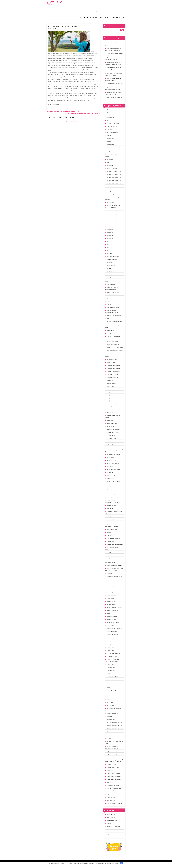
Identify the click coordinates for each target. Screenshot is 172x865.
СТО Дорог (109, 688)
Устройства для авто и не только (87, 17)
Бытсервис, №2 (110, 330)
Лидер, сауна (110, 508)
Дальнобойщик (110, 386)
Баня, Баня (109, 318)
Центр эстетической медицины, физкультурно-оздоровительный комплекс (113, 790)
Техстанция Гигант (111, 719)
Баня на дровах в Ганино (113, 307)
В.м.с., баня (109, 333)
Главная (59, 11)
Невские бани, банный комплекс (115, 544)
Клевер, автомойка (111, 460)
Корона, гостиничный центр (113, 486)
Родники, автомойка (112, 616)
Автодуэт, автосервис (112, 168)
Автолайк (109, 192)
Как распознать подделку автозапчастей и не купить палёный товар (113, 43)
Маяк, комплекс (110, 522)
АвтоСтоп (109, 253)
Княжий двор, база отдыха (113, 469)
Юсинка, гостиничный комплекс (114, 803)
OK (121, 863)
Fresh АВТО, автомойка (112, 132)
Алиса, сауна (110, 274)
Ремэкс (108, 613)
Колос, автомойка (111, 475)
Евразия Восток (111, 406)
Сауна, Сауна (110, 638)
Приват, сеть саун (111, 598)
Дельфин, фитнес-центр (113, 400)
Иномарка (109, 441)
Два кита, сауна (110, 389)
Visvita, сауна (110, 159)
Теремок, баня (110, 705)
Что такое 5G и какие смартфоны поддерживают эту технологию (82, 113)
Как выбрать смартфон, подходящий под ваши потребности (63, 111)
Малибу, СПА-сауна (112, 516)
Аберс (108, 162)
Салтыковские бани (112, 631)
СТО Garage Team (111, 682)
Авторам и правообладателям (114, 226)
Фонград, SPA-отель (112, 764)
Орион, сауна (110, 573)
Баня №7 (109, 304)
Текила (108, 696)
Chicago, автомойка (112, 126)
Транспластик (110, 731)
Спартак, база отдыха (112, 676)
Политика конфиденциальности (114, 589)
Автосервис (110, 232)
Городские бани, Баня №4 (113, 365)
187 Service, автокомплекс (113, 109)
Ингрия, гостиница (111, 438)
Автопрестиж (110, 223)
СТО (108, 679)
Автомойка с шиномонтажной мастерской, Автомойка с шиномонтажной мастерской (113, 207)
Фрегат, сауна (110, 770)
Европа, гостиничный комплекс (114, 409)
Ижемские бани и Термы (113, 432)
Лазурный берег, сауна (112, 497)
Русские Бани (110, 625)
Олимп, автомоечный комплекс (114, 565)
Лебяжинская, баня (111, 505)
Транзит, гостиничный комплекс (114, 725)
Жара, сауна (110, 412)
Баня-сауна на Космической (114, 315)
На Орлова (109, 535)
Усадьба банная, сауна (112, 751)
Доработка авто (100, 11)
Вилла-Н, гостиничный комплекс (115, 347)
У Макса (109, 738)
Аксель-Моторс (110, 271)
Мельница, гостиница (112, 529)
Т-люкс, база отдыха (112, 693)
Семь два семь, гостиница (113, 653)
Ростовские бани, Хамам (113, 622)
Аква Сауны (110, 262)
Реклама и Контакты (112, 604)
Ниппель (109, 555)
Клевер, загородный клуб (113, 463)
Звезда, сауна (110, 426)
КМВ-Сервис (110, 466)
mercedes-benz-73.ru (55, 3)
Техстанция (109, 716)
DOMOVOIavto (110, 129)
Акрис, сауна (110, 268)
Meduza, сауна (110, 144)
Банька (108, 301)
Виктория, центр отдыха (113, 344)
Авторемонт (110, 229)
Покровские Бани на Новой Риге (115, 586)
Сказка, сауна (110, 664)
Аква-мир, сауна (111, 265)
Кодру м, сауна (110, 472)
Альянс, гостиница (111, 277)
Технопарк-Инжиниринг (112, 713)
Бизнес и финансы (104, 17)
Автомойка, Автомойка (112, 212)
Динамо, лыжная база (112, 403)
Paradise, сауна (110, 151)
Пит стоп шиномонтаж (112, 581)
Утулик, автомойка (111, 757)
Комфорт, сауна (110, 478)
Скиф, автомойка (111, 667)
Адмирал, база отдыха (112, 259)
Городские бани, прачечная (113, 371)
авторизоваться (73, 121)
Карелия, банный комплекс (113, 454)
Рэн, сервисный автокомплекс (114, 628)
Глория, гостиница (111, 362)
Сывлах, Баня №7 (111, 690)
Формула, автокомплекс (113, 767)
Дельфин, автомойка (112, 392)
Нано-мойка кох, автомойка (113, 538)
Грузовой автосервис (112, 383)
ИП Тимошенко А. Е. (112, 447)
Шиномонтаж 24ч (111, 800)
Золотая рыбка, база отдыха (114, 429)
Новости (66, 11)
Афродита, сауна (111, 284)
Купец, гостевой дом (112, 494)
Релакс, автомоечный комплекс (114, 607)
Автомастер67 (110, 195)
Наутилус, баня (110, 541)
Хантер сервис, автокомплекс (114, 773)
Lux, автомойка (110, 138)
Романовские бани (111, 619)
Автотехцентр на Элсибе (113, 256)
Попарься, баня (111, 592)
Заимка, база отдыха (112, 423)
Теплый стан (110, 702)
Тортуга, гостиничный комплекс (114, 722)
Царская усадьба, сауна (113, 785)
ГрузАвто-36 (110, 380)
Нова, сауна (110, 558)
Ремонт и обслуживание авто (116, 11)
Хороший (109, 782)
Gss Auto (109, 135)
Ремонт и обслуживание (113, 610)
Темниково (109, 699)
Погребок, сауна (111, 584)
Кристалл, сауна (111, 489)
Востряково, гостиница (112, 359)
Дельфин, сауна (111, 395)
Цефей (108, 794)
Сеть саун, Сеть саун (112, 656)
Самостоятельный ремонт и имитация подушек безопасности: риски (113, 69)
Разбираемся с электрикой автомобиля (82, 11)
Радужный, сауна (111, 601)
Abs (108, 120)
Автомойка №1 (110, 202)
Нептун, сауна (110, 552)
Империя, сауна (111, 435)
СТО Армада (110, 685)
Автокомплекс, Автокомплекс (114, 171)
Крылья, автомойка (111, 491)
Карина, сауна (110, 457)
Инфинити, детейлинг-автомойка (115, 444)
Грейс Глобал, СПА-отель (113, 374)
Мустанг (109, 532)
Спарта (108, 673)
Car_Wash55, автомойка (113, 123)
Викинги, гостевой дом (112, 341)
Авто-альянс (110, 165)
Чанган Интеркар (111, 797)
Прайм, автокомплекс (112, 595)
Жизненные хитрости (118, 17)
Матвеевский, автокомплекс (114, 519)
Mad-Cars (109, 141)
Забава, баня (110, 420)
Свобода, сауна (111, 647)
